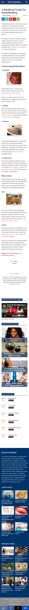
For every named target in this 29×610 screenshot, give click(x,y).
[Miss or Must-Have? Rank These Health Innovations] (21, 581)
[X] (18, 608)
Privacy (22, 599)
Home (3, 6)
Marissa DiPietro (7, 15)
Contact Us (17, 601)
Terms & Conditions (14, 599)
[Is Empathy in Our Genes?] (21, 526)
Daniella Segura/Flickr (14, 135)
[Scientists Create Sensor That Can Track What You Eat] (8, 526)
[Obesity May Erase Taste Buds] (21, 510)
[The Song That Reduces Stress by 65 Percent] (8, 551)
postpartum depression (8, 115)
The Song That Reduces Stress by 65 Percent (7, 558)
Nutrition (8, 6)
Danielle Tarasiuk (14, 413)
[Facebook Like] (3, 608)
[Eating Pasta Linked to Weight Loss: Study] (21, 494)
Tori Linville (12, 406)
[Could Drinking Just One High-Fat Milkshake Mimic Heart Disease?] (8, 510)
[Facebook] (11, 608)
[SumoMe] (25, 608)
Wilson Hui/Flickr (13, 84)
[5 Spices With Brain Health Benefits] (21, 567)
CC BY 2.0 (19, 84)
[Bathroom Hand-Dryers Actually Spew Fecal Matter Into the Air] (8, 494)
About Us (6, 599)
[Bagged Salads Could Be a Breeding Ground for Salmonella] (8, 567)
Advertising (11, 601)
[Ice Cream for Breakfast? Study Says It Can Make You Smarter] (21, 551)
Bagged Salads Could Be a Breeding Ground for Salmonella (7, 574)
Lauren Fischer (13, 435)
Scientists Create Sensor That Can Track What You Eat (7, 533)
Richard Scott (12, 398)
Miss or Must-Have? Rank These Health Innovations (20, 588)
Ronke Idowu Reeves (15, 427)
